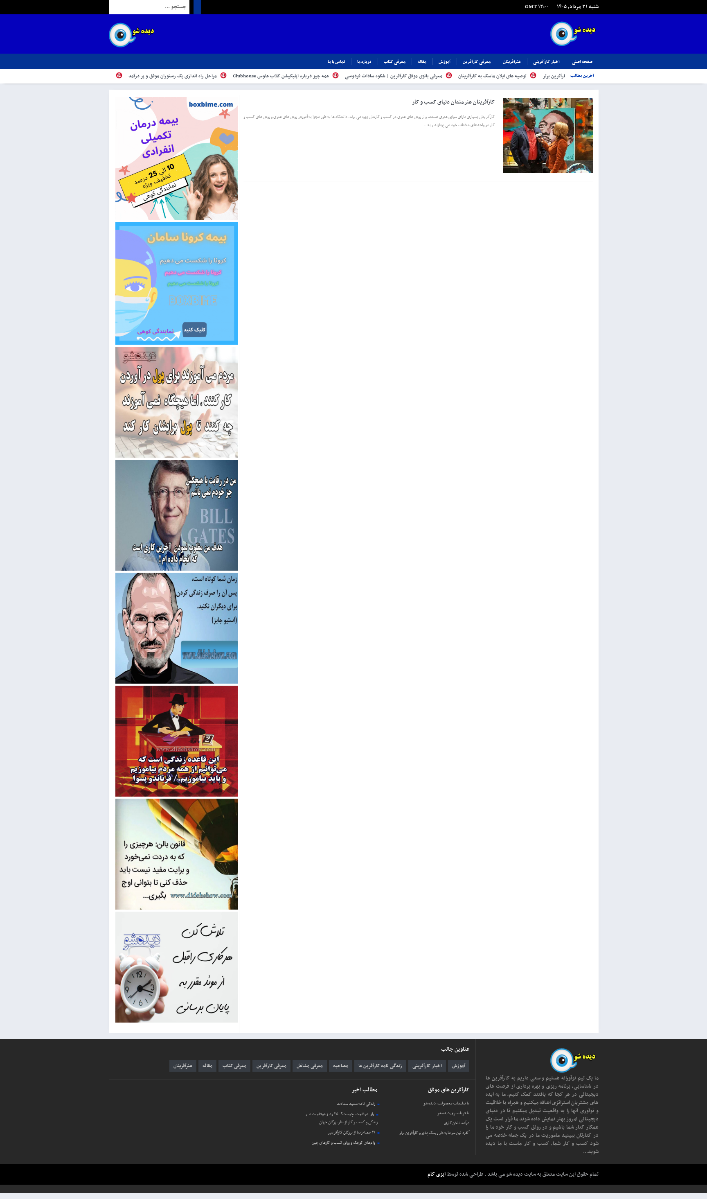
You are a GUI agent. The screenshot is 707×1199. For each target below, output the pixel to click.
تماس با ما (336, 62)
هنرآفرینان (512, 62)
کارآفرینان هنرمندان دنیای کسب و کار (453, 102)
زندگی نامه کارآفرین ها (380, 1066)
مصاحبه (340, 1066)
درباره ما (364, 62)
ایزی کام (437, 1174)
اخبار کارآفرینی (546, 62)
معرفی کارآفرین (477, 62)
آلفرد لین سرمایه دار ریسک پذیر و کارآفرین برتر (434, 1132)
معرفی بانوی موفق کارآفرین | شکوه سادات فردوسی (446, 76)
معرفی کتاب (394, 62)
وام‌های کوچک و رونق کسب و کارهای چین (343, 1142)
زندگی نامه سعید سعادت (356, 1103)
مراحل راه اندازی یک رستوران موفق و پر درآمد (225, 76)
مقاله (422, 62)
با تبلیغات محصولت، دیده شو (446, 1103)
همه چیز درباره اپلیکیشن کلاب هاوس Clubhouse (333, 76)
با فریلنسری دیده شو (453, 1113)
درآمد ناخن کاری (456, 1123)
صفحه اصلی (582, 62)
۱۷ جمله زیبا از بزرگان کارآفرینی (351, 1132)
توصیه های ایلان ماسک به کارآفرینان (545, 76)
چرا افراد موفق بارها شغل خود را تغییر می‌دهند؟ (119, 76)
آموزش (444, 62)
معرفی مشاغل (310, 1066)
